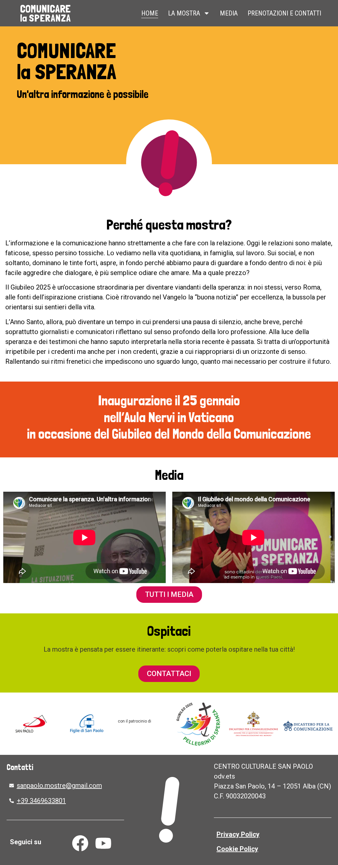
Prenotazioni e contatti (284, 13)
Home (149, 13)
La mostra (184, 13)
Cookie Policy (237, 849)
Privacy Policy (238, 834)
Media (229, 13)
